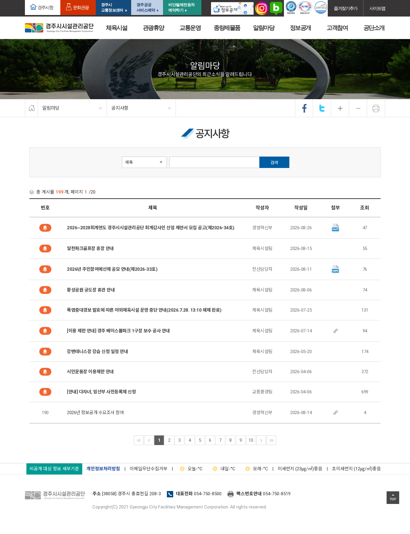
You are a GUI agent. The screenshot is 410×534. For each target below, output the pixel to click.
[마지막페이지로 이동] (271, 440)
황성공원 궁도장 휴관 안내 (91, 290)
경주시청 (45, 7)
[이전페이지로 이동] (149, 440)
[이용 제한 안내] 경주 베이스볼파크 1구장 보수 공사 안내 (118, 331)
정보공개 (300, 27)
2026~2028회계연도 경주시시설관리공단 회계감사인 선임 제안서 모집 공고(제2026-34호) (150, 227)
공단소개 (373, 27)
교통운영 (189, 27)
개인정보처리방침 (103, 468)
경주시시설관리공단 (59, 28)
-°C (195, 468)
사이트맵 (377, 8)
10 (251, 440)
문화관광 (81, 7)
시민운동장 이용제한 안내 (90, 371)
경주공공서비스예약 (146, 7)
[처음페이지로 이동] (138, 440)
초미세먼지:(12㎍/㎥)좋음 (356, 468)
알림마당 (263, 27)
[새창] (232, 8)
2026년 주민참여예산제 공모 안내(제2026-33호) (112, 269)
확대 (340, 108)
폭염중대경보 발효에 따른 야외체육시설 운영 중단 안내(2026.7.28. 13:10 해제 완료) (144, 310)
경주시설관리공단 (56, 495)
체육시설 (116, 27)
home (31, 108)
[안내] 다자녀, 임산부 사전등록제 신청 (101, 392)
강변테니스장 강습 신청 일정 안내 (97, 351)
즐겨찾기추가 (345, 8)
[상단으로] (393, 497)
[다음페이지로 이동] (261, 440)
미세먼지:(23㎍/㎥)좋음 (300, 468)
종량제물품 (227, 27)
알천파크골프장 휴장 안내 (90, 248)
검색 (274, 162)
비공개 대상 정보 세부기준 (54, 468)
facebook (304, 108)
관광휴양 (153, 27)
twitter (322, 108)
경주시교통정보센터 (112, 7)
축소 (358, 108)
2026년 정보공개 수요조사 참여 (95, 412)
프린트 (376, 108)
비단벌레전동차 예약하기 (181, 7)
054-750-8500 (208, 493)
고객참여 (337, 27)
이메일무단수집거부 (148, 468)
